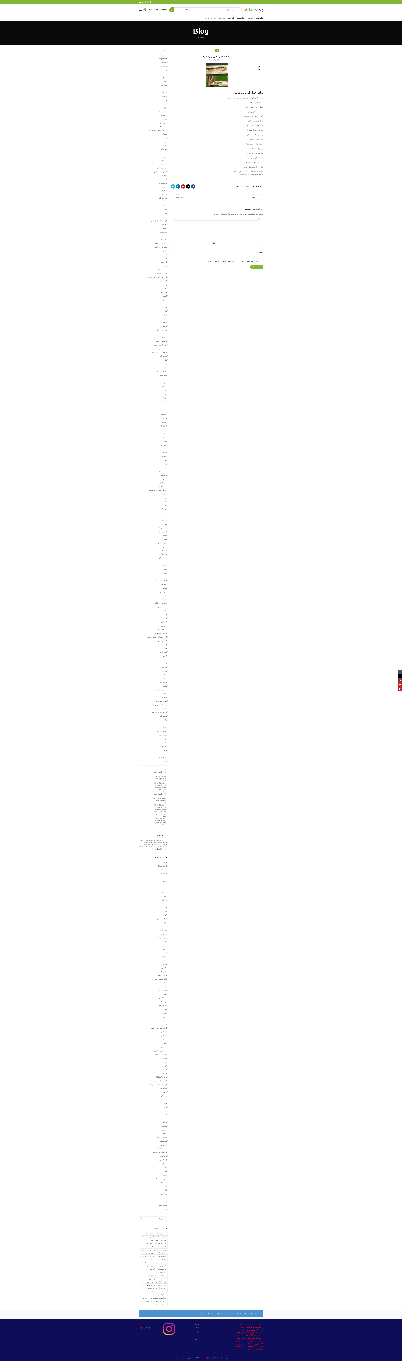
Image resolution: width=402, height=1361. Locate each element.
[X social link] (148, 2)
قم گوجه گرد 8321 (161, 269)
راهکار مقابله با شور (161, 172)
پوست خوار (150, 1282)
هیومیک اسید (163, 398)
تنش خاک (164, 149)
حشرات (165, 156)
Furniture (164, 62)
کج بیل (165, 285)
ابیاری (166, 81)
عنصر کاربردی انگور (161, 243)
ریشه (166, 179)
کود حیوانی (164, 322)
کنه (166, 303)
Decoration (164, 55)
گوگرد (166, 360)
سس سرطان (163, 198)
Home (203, 37)
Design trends (163, 59)
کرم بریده (163, 1288)
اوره (166, 104)
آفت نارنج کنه (162, 1233)
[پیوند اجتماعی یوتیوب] (400, 685)
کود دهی (165, 326)
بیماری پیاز (144, 1250)
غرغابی (165, 251)
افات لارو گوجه (154, 1240)
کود (166, 311)
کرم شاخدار (152, 1291)
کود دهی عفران (162, 330)
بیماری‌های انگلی (162, 1253)
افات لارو (163, 1240)
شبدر (166, 213)
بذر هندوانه (164, 115)
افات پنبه (149, 1243)
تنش (166, 145)
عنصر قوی (164, 239)
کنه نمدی (165, 307)
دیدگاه (260, 219)
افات (198, 37)
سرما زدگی (164, 194)
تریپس (165, 141)
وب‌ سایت (260, 252)
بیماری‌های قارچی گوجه (148, 1256)
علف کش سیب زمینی (160, 1262)
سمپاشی (164, 205)
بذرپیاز (197, 1331)
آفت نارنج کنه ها (152, 1233)
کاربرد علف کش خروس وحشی (157, 277)
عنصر (166, 236)
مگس (166, 382)
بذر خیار (196, 1324)
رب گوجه (165, 175)
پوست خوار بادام (162, 1285)
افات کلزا (164, 96)
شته (166, 217)
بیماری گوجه (163, 126)
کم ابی (165, 300)
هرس (166, 394)
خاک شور (164, 160)
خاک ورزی (164, 164)
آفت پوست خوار (162, 1237)
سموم (165, 209)
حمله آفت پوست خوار (160, 1259)
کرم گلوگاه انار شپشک (160, 1295)
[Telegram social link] (140, 2)
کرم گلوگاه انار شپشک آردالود (158, 1298)
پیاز (166, 138)
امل (228, 98)
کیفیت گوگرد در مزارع (160, 345)
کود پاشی (164, 318)
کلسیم (165, 296)
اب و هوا (165, 77)
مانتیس (165, 367)
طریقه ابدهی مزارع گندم (159, 221)
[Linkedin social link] (142, 2)
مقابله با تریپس (162, 1269)
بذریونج (197, 1339)
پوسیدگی (164, 134)
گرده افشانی (163, 349)
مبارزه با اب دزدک (162, 371)
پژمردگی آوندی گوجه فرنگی (158, 130)
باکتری (165, 108)
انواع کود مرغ (155, 1246)
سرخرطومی (163, 190)
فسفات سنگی (148, 1262)
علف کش (164, 224)
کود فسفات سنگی (145, 1301)
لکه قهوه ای (163, 1266)
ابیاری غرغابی (151, 1237)
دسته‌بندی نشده (162, 168)
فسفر (166, 254)
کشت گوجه (164, 292)
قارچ (166, 258)
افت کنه (164, 1246)
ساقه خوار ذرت (235, 186)
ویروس (165, 401)
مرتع (166, 379)
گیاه (166, 364)
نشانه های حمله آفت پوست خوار (157, 1279)
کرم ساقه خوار (162, 1291)
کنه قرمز (145, 1298)
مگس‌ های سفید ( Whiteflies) (158, 1275)
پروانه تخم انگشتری (161, 1282)
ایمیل (213, 243)
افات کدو (165, 92)
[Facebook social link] (150, 2)
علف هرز (165, 228)
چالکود (165, 153)
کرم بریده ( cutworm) (152, 1288)
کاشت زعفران (163, 281)
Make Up (164, 66)
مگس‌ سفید (152, 1269)
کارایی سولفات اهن (161, 273)
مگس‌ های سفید (162, 1272)
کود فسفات (156, 1301)
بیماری (165, 119)
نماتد (166, 390)
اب (167, 70)
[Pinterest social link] (145, 2)
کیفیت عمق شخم (162, 341)
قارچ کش (164, 262)
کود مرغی (164, 337)
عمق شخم (164, 232)
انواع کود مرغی (145, 1246)
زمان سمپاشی (163, 183)
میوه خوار (164, 386)
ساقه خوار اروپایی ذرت (253, 186)
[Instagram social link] (400, 680)
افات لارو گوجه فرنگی (160, 1243)
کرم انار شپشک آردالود (149, 1285)
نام (261, 243)
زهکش (165, 187)
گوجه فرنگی (164, 356)
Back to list (217, 196)
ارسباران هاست (207, 1358)
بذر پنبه (197, 1335)
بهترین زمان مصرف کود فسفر (158, 1250)
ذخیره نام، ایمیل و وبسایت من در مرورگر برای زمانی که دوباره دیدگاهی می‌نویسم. (234, 261)
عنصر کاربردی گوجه (161, 247)
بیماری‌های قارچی (161, 1256)
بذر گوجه (196, 1328)
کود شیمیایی (163, 334)
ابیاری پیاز (164, 85)
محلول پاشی (163, 375)
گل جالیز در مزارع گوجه (160, 352)
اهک (166, 100)
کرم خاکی (164, 288)
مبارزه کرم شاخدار (152, 1266)
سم (166, 202)
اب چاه (165, 74)
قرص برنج (164, 266)
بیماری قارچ (164, 123)
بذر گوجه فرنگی (162, 111)
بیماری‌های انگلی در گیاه (148, 1253)
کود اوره (165, 315)
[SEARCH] (171, 9)
